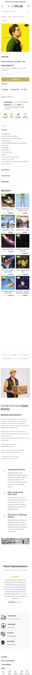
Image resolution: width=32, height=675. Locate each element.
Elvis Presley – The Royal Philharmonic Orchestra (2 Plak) (22, 293)
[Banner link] (15, 541)
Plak (10, 16)
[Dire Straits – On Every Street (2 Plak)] (8, 262)
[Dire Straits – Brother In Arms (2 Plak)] (8, 283)
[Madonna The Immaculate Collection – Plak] (22, 200)
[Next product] (7, 21)
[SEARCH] (27, 11)
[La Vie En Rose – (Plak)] (8, 221)
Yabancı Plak (16, 16)
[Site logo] (15, 6)
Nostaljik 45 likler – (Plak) (22, 230)
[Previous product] (2, 21)
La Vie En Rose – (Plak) (8, 230)
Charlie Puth (4, 57)
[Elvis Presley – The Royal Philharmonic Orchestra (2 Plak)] (22, 283)
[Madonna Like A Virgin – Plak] (8, 200)
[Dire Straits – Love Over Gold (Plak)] (22, 241)
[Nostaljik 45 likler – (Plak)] (22, 221)
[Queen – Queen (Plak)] (8, 241)
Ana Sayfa (4, 16)
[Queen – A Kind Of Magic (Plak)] (22, 262)
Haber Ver (15, 79)
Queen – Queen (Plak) (8, 249)
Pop (23, 16)
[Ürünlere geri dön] (4, 21)
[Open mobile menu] (2, 6)
